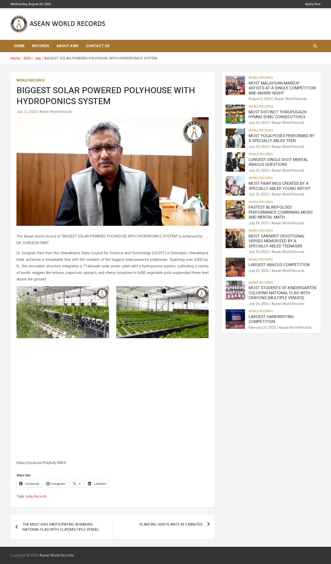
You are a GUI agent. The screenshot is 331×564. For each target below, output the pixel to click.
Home (19, 46)
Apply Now (313, 4)
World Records (30, 80)
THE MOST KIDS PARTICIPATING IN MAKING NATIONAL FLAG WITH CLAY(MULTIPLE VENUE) (61, 527)
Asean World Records (55, 112)
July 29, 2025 (259, 123)
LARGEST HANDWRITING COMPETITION (271, 319)
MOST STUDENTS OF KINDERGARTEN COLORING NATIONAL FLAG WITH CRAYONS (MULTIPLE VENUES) (282, 292)
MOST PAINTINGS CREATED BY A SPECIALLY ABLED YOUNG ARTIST (279, 186)
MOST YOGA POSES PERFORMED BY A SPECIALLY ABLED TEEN (282, 138)
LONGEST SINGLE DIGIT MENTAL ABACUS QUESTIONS (278, 162)
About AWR (67, 46)
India (29, 496)
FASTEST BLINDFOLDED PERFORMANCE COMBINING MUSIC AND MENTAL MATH (281, 212)
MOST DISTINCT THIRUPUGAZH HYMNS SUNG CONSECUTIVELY (278, 114)
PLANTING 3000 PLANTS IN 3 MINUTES (171, 524)
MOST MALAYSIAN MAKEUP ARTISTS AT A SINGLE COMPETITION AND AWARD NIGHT (282, 88)
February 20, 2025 (262, 327)
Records (40, 46)
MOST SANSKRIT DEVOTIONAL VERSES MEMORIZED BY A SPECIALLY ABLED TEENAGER (277, 241)
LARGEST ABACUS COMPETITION (279, 264)
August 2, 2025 (260, 99)
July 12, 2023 (26, 112)
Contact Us (98, 46)
